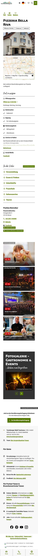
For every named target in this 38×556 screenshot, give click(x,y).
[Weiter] (21, 393)
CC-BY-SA (32, 54)
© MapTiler (14, 76)
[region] (19, 68)
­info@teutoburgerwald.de (14, 436)
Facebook (6, 156)
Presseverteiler (18, 505)
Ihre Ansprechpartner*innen (20, 440)
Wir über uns (10, 536)
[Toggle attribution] (32, 75)
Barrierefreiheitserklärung (18, 538)
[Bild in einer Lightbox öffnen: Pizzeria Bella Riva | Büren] (19, 44)
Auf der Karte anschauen (28, 166)
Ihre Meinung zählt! (19, 478)
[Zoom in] (5, 58)
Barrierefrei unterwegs (23, 474)
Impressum (27, 536)
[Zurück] (16, 393)
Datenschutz (19, 536)
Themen (14, 495)
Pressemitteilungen (23, 503)
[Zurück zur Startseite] (6, 3)
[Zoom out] (5, 61)
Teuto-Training (17, 513)
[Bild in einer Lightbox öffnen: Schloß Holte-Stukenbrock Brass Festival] (19, 381)
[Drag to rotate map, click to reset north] (5, 64)
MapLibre (7, 76)
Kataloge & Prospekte (27, 466)
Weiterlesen (7, 148)
